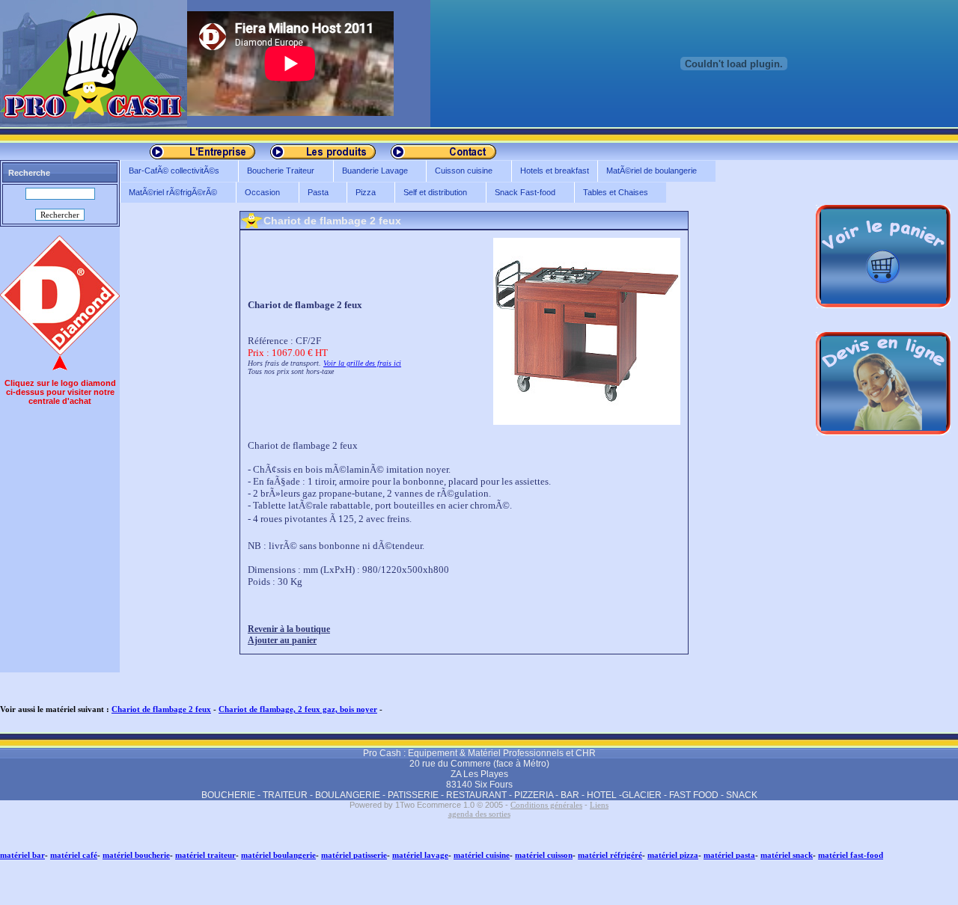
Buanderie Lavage (370, 171)
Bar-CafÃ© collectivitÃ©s (169, 171)
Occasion (258, 192)
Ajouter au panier (282, 640)
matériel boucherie (136, 854)
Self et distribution (430, 192)
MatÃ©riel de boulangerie (647, 171)
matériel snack (786, 854)
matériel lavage (420, 854)
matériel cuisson (544, 854)
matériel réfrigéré (610, 854)
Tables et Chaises (611, 192)
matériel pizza (672, 854)
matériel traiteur (205, 854)
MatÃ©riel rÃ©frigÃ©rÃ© (168, 192)
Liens (599, 804)
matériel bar (22, 854)
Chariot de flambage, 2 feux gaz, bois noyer (298, 709)
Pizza (361, 192)
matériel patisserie (354, 854)
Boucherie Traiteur (276, 171)
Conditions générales (546, 804)
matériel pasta (729, 854)
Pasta (314, 192)
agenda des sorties (479, 813)
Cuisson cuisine (459, 171)
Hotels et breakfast (554, 170)
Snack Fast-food (520, 192)
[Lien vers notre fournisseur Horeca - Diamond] (60, 352)
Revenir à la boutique (289, 629)
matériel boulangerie (278, 854)
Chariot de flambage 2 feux (161, 709)
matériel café (73, 854)
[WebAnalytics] (30, 898)
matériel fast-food (850, 854)
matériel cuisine (482, 854)
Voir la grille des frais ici (362, 363)
